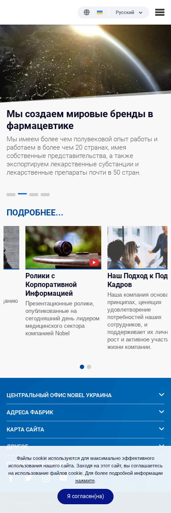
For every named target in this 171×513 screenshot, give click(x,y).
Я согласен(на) (85, 496)
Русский (125, 12)
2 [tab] (89, 367)
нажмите (85, 480)
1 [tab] (82, 367)
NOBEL (13, 12)
